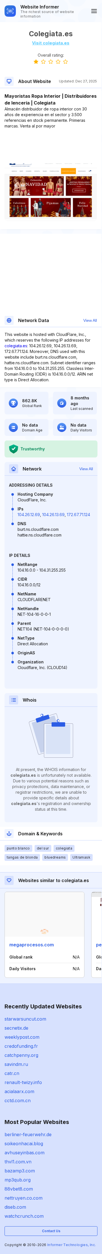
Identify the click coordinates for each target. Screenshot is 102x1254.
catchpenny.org (21, 1055)
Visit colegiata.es (50, 43)
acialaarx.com (19, 1091)
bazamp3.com (20, 1171)
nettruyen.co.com (23, 1198)
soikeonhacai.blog (24, 1143)
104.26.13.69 (53, 514)
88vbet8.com (19, 1189)
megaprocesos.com (31, 945)
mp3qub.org (18, 1180)
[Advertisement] (51, 146)
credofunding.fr (21, 1046)
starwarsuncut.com (25, 1019)
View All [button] (90, 320)
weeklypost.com (22, 1037)
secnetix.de (16, 1028)
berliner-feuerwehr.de (28, 1134)
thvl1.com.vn (18, 1161)
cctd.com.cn (18, 1100)
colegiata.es (16, 345)
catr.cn (12, 1073)
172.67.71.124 (78, 514)
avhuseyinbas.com (24, 1152)
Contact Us (51, 1231)
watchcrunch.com (24, 1216)
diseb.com (15, 1207)
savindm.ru (16, 1064)
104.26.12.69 (29, 514)
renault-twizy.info (23, 1082)
